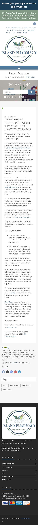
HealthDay (15, 363)
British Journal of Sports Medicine (18, 148)
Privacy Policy (6, 480)
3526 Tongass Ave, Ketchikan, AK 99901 (16, 13)
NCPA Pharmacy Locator (14, 28)
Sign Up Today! (16, 32)
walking (12, 293)
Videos (23, 97)
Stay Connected (7, 467)
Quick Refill (22, 30)
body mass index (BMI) (23, 217)
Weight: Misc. (7, 389)
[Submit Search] (31, 92)
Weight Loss (25, 385)
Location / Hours (7, 476)
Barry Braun (9, 302)
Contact (4, 470)
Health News (11, 97)
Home (7, 77)
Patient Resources (18, 77)
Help (34, 28)
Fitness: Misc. (14, 385)
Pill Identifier (11, 30)
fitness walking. (12, 327)
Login (25, 32)
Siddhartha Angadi (11, 187)
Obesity (5, 385)
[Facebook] (34, 23)
